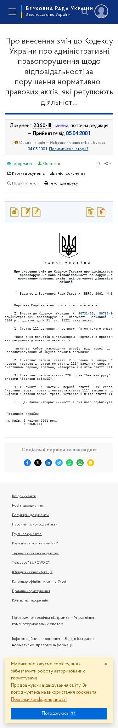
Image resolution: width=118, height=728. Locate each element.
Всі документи (24, 496)
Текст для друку (63, 183)
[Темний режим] (98, 164)
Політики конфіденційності (39, 699)
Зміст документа (69, 174)
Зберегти (51, 164)
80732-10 (106, 313)
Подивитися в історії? (68, 149)
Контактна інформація (30, 600)
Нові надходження (27, 506)
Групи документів (27, 534)
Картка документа (28, 174)
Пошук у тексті (25, 183)
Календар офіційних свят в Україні (41, 582)
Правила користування (31, 591)
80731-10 (85, 313)
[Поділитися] (107, 164)
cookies (83, 692)
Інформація (21, 164)
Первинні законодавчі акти (35, 524)
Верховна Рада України (59, 11)
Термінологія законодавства (35, 553)
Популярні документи (30, 515)
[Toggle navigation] (12, 12)
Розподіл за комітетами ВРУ (35, 543)
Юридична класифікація (32, 572)
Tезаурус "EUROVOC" (31, 563)
